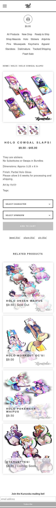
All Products (13, 34)
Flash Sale (28, 53)
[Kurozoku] (28, 6)
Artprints (45, 39)
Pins (8, 44)
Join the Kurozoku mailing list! (28, 494)
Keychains (33, 44)
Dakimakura (24, 48)
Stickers (35, 39)
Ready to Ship (42, 34)
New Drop (27, 34)
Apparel (45, 44)
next (40, 97)
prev (15, 97)
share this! (29, 237)
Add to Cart (28, 226)
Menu (5, 6)
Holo (25, 39)
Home (6, 66)
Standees (10, 48)
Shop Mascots (13, 39)
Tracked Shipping (42, 48)
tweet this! (14, 237)
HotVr (13, 184)
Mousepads (20, 44)
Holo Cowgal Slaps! (31, 66)
